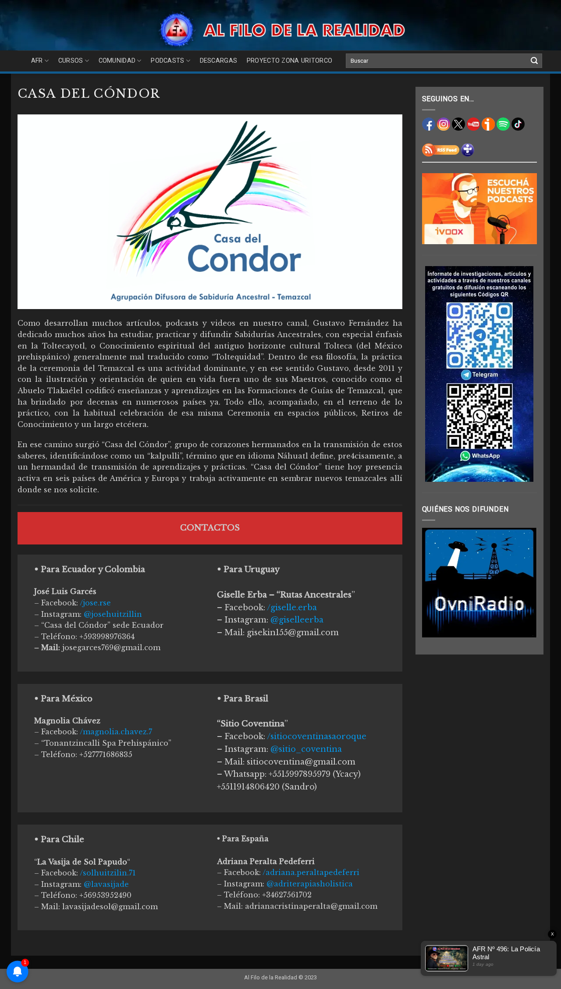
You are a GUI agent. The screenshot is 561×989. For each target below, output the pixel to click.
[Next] (524, 583)
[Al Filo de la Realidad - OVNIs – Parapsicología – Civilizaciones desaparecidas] (280, 29)
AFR (37, 60)
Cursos (70, 60)
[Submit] (534, 60)
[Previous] (435, 583)
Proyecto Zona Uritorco (289, 60)
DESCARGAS (219, 60)
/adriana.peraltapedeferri (311, 872)
